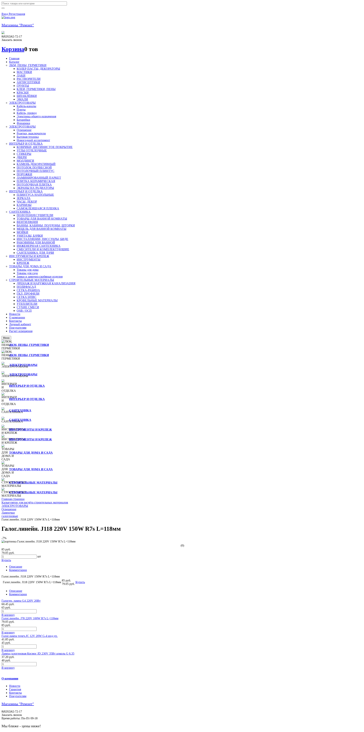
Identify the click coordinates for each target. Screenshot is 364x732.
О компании (10, 678)
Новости (14, 686)
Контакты (15, 692)
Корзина (13, 49)
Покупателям (17, 696)
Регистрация (17, 14)
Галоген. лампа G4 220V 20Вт (21, 600)
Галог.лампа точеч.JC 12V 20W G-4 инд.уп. (30, 636)
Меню (6, 337)
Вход (5, 14)
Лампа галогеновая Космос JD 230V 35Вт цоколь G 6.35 (38, 653)
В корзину (8, 615)
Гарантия (15, 689)
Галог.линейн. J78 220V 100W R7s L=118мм (30, 618)
